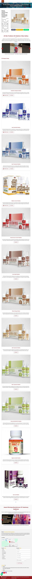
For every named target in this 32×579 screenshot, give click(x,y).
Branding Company (14, 578)
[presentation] (2, 48)
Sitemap (3, 557)
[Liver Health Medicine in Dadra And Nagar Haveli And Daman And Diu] (16, 259)
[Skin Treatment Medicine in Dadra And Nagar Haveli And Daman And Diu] (16, 332)
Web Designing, (22, 577)
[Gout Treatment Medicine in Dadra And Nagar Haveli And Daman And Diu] (16, 148)
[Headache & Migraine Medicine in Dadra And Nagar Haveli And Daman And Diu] (16, 75)
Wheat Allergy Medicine (16, 311)
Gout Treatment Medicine (16, 164)
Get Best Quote (20, 29)
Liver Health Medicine (16, 274)
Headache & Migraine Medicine (16, 90)
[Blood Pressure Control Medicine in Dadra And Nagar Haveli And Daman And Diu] (16, 222)
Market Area (4, 558)
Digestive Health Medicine (16, 458)
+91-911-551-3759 (5, 571)
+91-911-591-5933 (10, 571)
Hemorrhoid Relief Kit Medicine (16, 421)
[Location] (16, 543)
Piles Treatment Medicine (16, 384)
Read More (11, 95)
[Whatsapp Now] (2, 574)
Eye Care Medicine (16, 494)
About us (3, 550)
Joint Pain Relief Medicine (16, 127)
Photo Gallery (4, 552)
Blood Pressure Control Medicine (16, 237)
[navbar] (29, 1)
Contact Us (3, 556)
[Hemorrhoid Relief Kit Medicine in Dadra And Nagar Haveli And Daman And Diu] (16, 405)
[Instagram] (6, 572)
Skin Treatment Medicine (16, 347)
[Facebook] (2, 572)
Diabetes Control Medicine (16, 200)
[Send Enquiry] (2, 577)
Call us (14, 29)
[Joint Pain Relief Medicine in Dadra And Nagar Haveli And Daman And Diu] (16, 112)
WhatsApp (26, 29)
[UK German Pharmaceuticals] (3, 1)
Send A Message (19, 563)
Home (3, 549)
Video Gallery (4, 553)
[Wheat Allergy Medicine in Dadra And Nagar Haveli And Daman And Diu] (16, 295)
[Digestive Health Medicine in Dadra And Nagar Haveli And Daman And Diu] (16, 442)
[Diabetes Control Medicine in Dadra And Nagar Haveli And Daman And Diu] (16, 185)
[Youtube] (4, 572)
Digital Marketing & (26, 577)
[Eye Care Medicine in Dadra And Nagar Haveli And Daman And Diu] (16, 479)
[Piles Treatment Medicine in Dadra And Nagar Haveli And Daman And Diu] (16, 369)
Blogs (3, 554)
